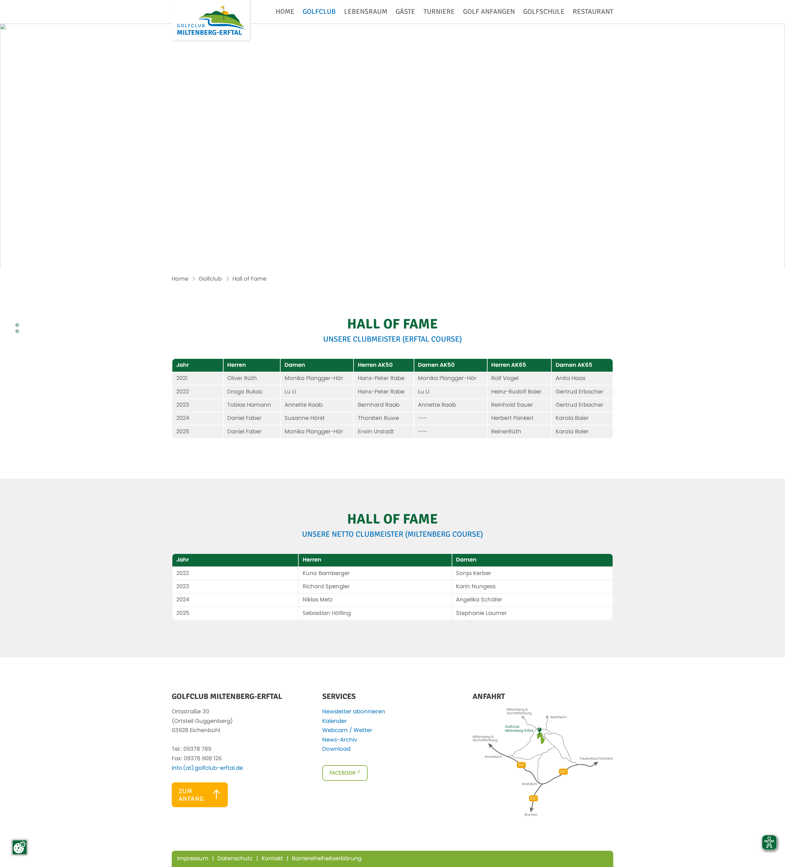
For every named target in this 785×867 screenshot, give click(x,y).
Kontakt (272, 858)
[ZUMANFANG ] (200, 805)
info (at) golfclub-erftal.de (207, 768)
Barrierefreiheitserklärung (327, 858)
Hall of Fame (249, 279)
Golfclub (319, 12)
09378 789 (197, 749)
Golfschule (544, 12)
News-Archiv (341, 740)
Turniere (439, 12)
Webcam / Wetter (348, 730)
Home (285, 12)
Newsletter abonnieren (355, 712)
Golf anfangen (489, 12)
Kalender (336, 721)
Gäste (405, 12)
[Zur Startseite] (210, 20)
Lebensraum (365, 12)
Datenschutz (234, 858)
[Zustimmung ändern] (19, 847)
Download (338, 749)
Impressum (193, 858)
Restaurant (593, 12)
